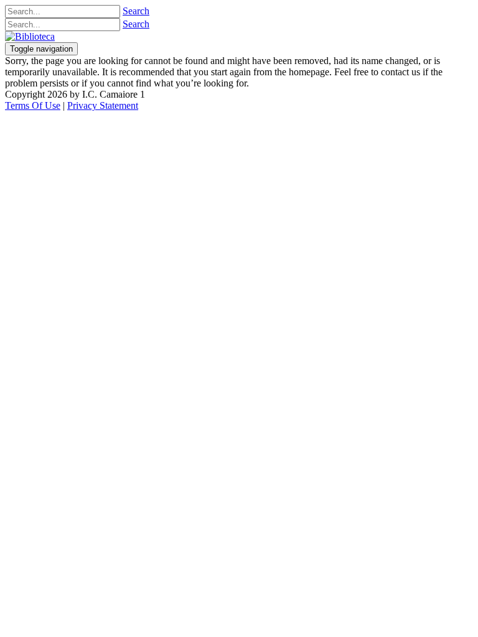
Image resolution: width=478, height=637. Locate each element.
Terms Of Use (32, 105)
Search (136, 11)
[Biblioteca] (30, 36)
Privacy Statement (102, 105)
